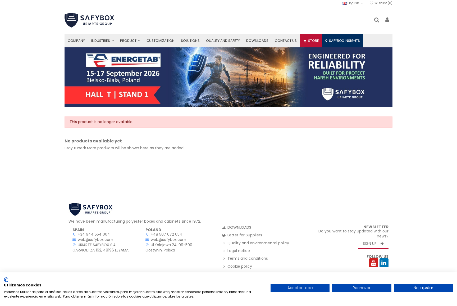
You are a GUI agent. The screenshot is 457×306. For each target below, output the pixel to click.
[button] (102, 40)
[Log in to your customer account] (387, 20)
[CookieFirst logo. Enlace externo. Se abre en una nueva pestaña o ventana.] (6, 279)
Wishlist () (383, 3)
